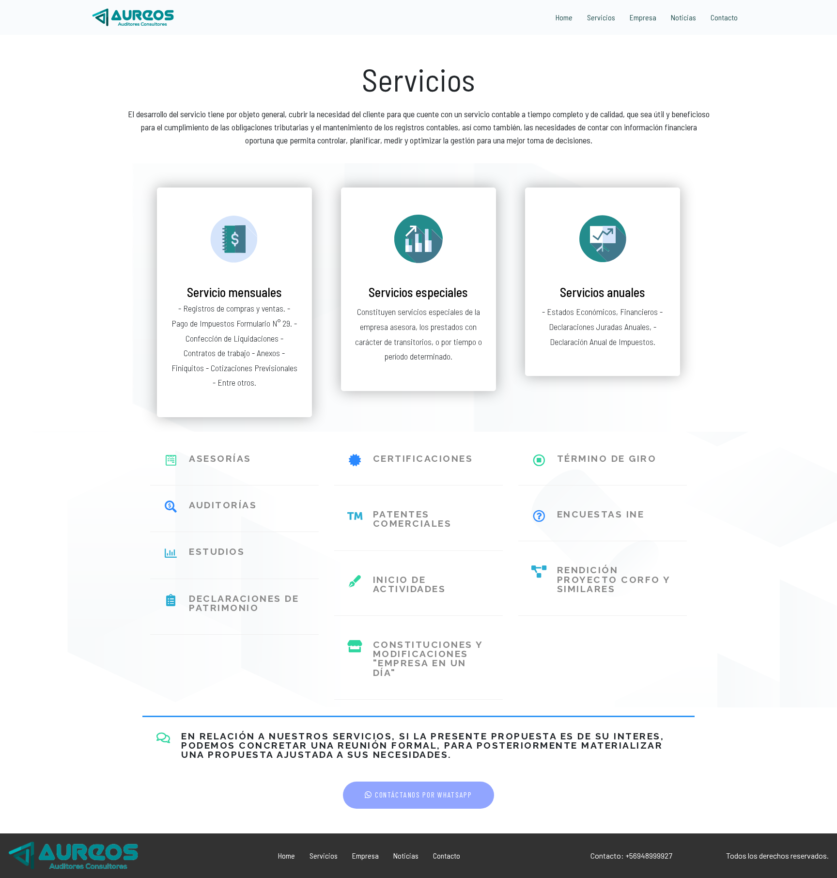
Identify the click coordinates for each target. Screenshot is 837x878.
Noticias (683, 17)
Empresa (643, 17)
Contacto (724, 17)
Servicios (601, 17)
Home (564, 17)
